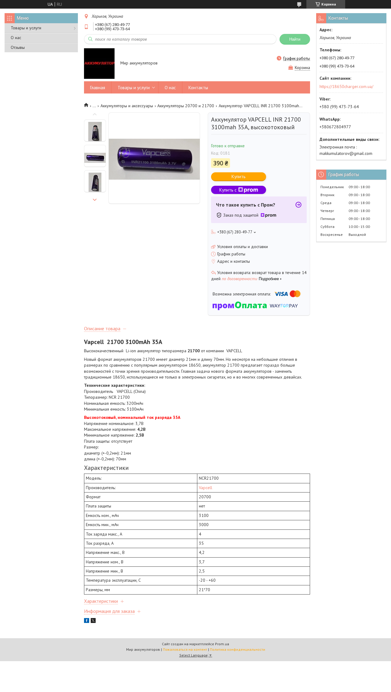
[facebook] (86, 621)
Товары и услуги (26, 28)
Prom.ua (222, 644)
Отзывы (18, 47)
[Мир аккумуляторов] (99, 63)
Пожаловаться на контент (185, 649)
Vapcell (205, 487)
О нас (16, 37)
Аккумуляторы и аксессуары (126, 105)
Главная (97, 87)
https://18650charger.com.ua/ (346, 86)
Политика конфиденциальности (237, 649)
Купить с (228, 190)
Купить (239, 176)
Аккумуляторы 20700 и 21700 (185, 105)
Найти (294, 39)
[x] (93, 621)
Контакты (198, 87)
